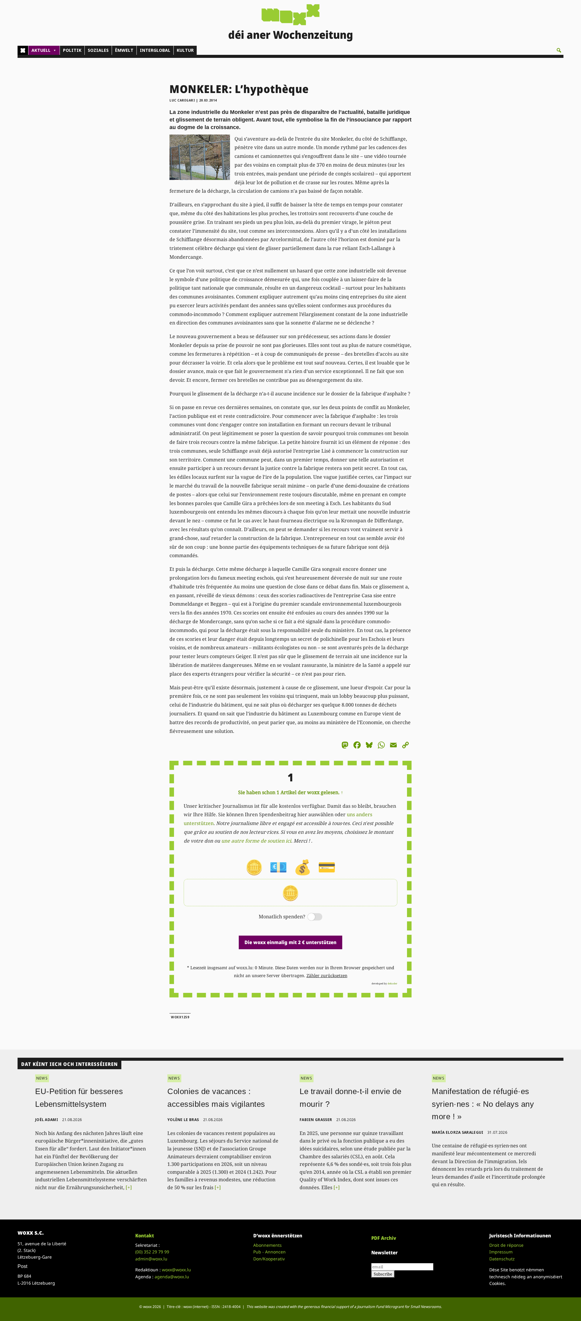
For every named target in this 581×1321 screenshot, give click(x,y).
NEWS (42, 1078)
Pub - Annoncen (269, 1252)
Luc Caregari (182, 100)
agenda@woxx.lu (172, 1276)
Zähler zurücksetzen (327, 975)
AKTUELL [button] (41, 50)
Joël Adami (46, 1119)
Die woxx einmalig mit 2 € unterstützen (290, 942)
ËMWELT (124, 50)
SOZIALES (98, 50)
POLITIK (72, 50)
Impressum (501, 1252)
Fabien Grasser (316, 1119)
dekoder (392, 983)
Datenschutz (502, 1259)
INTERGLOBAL (155, 50)
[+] (129, 1187)
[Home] (23, 50)
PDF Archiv (383, 1238)
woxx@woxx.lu (176, 1270)
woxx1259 (180, 1017)
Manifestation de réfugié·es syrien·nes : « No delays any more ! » (483, 1104)
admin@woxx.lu (151, 1259)
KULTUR (185, 50)
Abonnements (267, 1245)
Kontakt (144, 1235)
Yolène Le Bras (183, 1119)
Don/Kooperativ (269, 1259)
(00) (152, 1252)
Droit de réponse (506, 1245)
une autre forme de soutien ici (256, 840)
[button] (558, 50)
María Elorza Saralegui (458, 1132)
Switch (310, 917)
